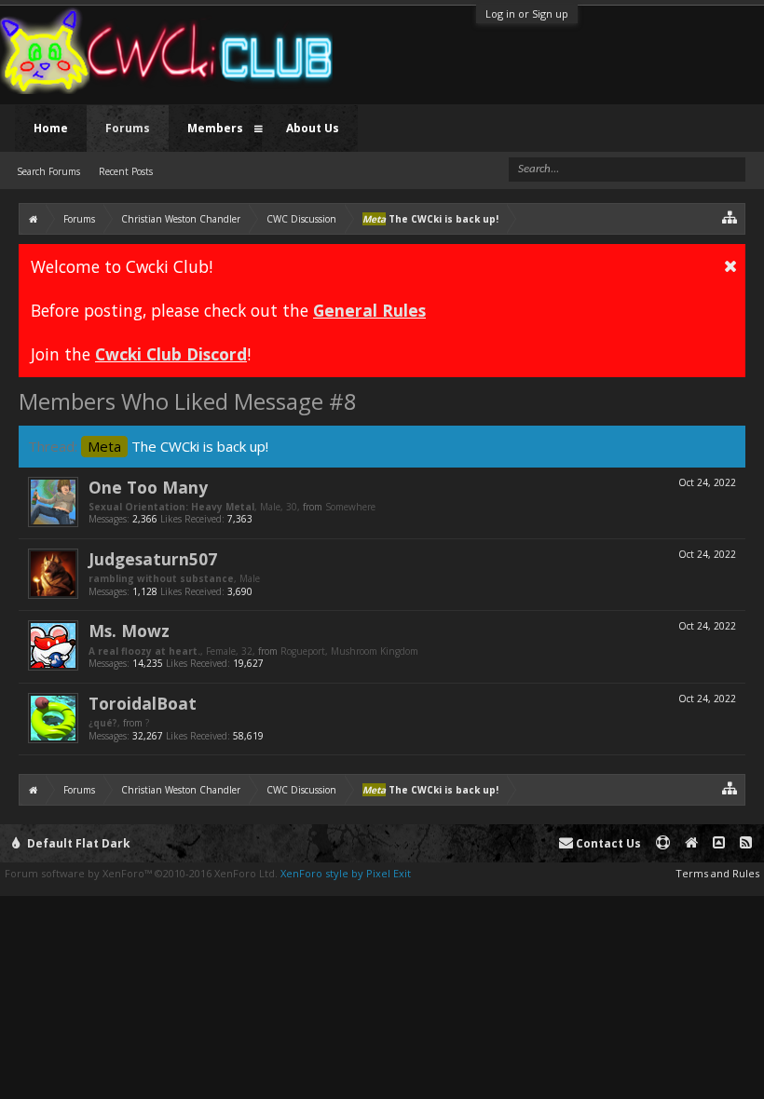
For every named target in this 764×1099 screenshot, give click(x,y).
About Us (312, 128)
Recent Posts (126, 171)
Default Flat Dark (77, 843)
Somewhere (350, 506)
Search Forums (48, 171)
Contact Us (607, 843)
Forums (127, 128)
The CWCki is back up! (178, 446)
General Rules (369, 310)
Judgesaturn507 (153, 559)
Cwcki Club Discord (171, 354)
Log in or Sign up (526, 13)
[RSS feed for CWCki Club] (745, 843)
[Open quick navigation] (730, 216)
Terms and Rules (717, 873)
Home (51, 128)
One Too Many (148, 487)
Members (215, 128)
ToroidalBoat (143, 703)
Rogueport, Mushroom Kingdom (349, 651)
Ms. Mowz (129, 630)
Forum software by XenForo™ (141, 873)
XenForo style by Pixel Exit (345, 873)
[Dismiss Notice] (730, 265)
